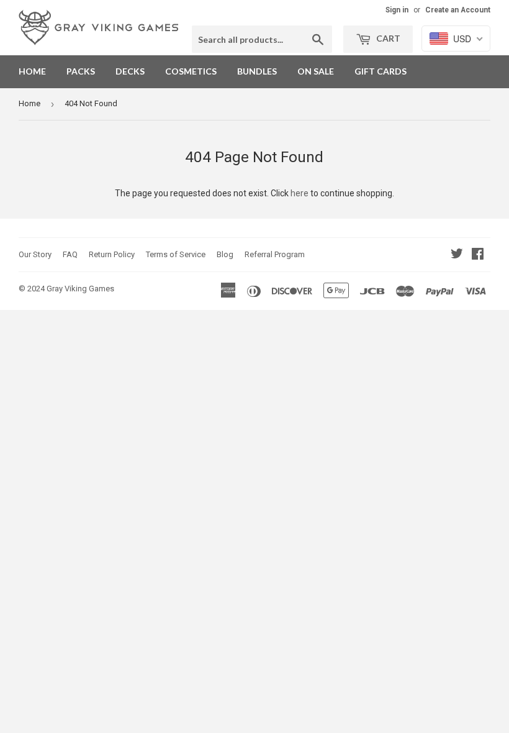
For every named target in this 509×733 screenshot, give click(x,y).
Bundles (257, 71)
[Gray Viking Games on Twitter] (457, 255)
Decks (130, 71)
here (300, 193)
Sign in (396, 10)
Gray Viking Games (80, 288)
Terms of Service (175, 254)
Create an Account (457, 10)
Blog (225, 254)
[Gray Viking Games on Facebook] (477, 255)
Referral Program (275, 254)
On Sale (315, 71)
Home (32, 71)
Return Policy (112, 254)
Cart (387, 38)
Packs (80, 71)
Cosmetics (191, 71)
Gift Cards (380, 71)
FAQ (70, 254)
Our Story (35, 254)
